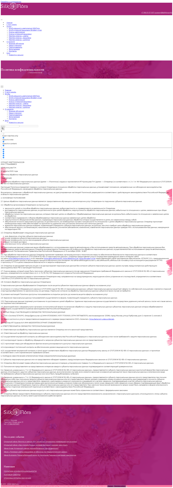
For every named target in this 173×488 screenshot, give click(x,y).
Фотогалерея (14, 49)
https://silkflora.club (70, 258)
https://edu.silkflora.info (53, 258)
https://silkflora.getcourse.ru (19, 258)
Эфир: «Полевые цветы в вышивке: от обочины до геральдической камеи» (35, 452)
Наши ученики (15, 45)
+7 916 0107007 (13, 424)
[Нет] (126, 486)
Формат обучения (16, 43)
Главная (9, 23)
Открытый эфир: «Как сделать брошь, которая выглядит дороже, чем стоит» (36, 445)
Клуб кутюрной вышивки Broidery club (25, 30)
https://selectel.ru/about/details (101, 319)
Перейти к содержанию (11, 2)
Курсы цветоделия (17, 32)
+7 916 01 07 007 (147, 13)
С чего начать (12, 24)
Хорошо (110, 486)
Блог (8, 53)
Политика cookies (119, 486)
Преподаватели (15, 47)
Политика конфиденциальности (20, 471)
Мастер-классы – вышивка (20, 38)
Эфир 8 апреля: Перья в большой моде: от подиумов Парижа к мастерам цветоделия (40, 455)
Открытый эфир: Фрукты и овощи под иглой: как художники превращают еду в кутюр (40, 442)
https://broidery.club (87, 258)
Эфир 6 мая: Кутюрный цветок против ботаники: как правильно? (31, 448)
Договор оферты (12, 475)
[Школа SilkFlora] (14, 9)
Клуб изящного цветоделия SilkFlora (24, 28)
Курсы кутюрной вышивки (20, 34)
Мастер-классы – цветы (18, 36)
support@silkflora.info (163, 13)
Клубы (9, 26)
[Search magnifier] (3, 128)
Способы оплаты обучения (17, 478)
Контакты (13, 51)
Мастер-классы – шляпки (19, 40)
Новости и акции (16, 55)
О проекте (11, 42)
